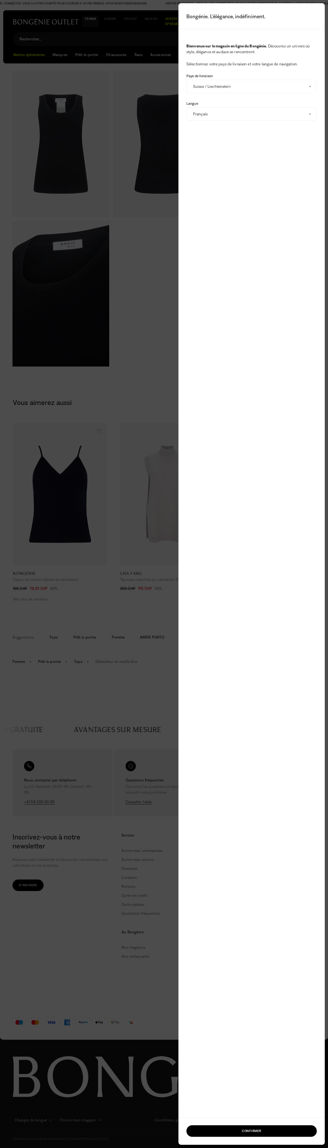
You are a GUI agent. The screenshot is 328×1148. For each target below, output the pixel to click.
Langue (192, 103)
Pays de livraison (199, 76)
